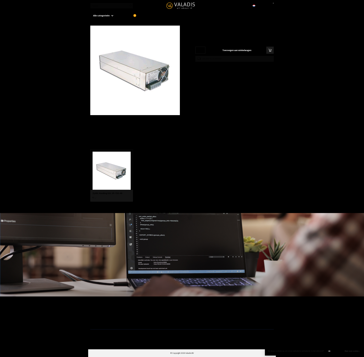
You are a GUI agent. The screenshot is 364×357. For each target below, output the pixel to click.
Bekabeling (94, 313)
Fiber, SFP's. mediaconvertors (149, 322)
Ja (329, 351)
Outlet (231, 309)
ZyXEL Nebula (142, 318)
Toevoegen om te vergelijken (206, 64)
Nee (339, 351)
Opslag (186, 322)
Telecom (140, 313)
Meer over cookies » (352, 351)
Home (92, 22)
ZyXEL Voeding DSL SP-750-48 (112, 22)
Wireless (140, 309)
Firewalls (93, 318)
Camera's (187, 318)
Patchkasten (188, 309)
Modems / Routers (190, 313)
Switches (94, 322)
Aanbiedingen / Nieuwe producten (104, 309)
